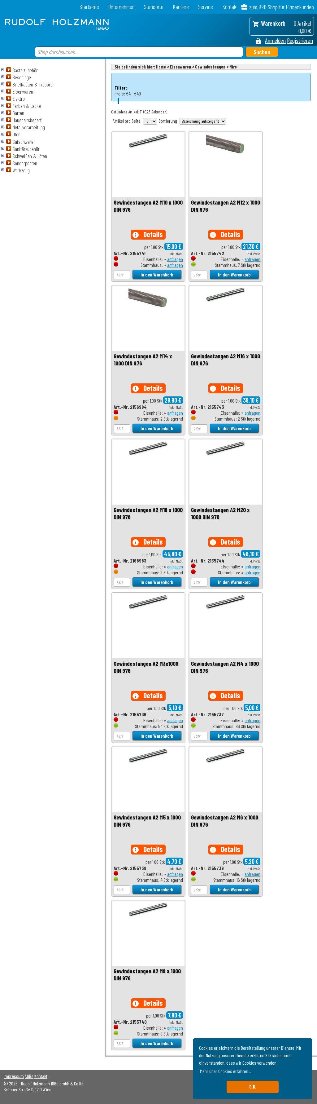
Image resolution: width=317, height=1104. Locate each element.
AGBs (29, 1076)
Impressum (14, 1076)
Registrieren (300, 40)
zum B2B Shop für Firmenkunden (281, 7)
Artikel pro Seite (127, 121)
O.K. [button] (252, 1086)
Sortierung (167, 121)
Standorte (153, 6)
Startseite (89, 6)
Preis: (120, 93)
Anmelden (275, 40)
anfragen (175, 259)
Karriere (181, 6)
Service (205, 6)
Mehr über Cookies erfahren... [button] (225, 1071)
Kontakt (230, 6)
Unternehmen (121, 6)
